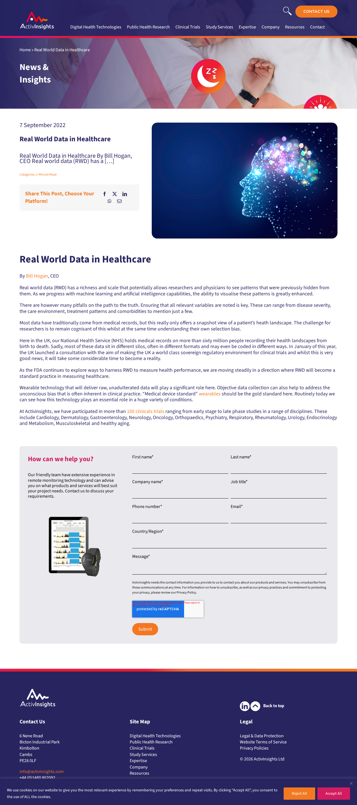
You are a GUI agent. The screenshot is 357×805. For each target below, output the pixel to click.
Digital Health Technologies (155, 736)
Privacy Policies (254, 748)
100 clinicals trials (145, 411)
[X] (115, 194)
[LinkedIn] (125, 194)
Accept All (333, 793)
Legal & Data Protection (262, 736)
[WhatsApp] (109, 201)
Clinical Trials (142, 748)
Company (139, 767)
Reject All (299, 793)
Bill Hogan (37, 276)
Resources (139, 773)
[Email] (119, 201)
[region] (178, 792)
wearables (210, 393)
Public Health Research (151, 742)
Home (25, 50)
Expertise (138, 761)
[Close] (351, 783)
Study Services (143, 755)
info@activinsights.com (42, 771)
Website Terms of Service (263, 742)
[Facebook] (105, 194)
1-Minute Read (46, 174)
